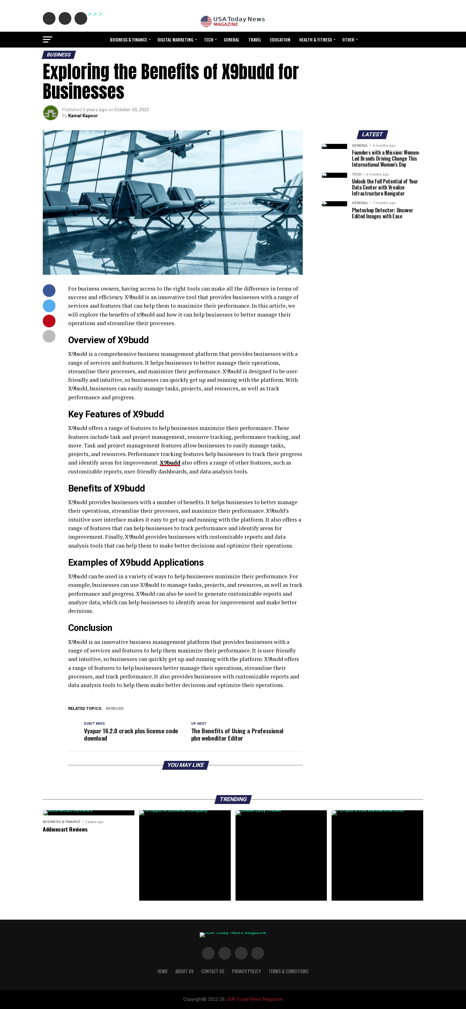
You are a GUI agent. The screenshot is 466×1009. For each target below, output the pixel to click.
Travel (254, 39)
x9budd (116, 709)
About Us (184, 971)
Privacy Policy (246, 971)
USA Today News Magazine (254, 999)
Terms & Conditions (288, 971)
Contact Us (212, 971)
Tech (208, 39)
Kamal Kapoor (83, 115)
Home (163, 971)
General (231, 39)
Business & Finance (128, 39)
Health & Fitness (315, 39)
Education (280, 39)
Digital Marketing (175, 39)
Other (348, 39)
